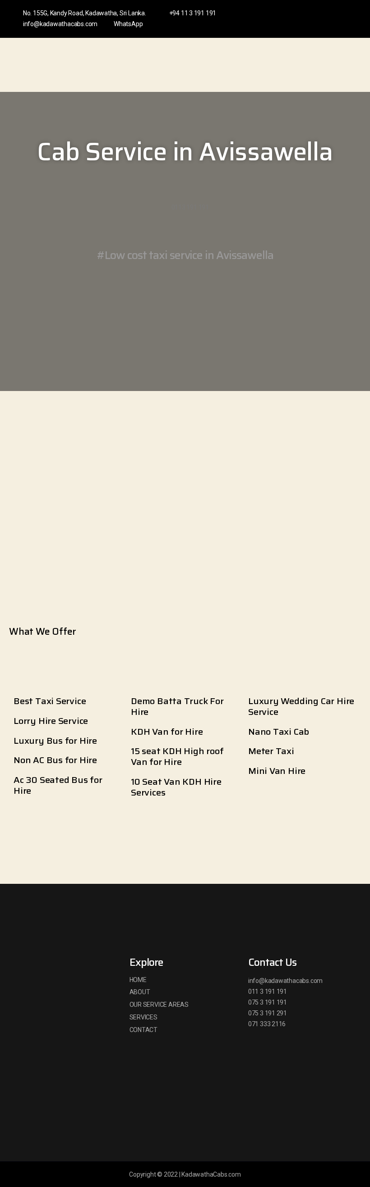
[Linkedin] (322, 19)
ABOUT (140, 992)
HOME (138, 979)
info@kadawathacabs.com (60, 23)
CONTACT (144, 1029)
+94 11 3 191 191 (192, 13)
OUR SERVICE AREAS (159, 1004)
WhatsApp (128, 23)
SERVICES (143, 1017)
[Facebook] (308, 19)
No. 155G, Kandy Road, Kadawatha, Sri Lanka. (84, 13)
